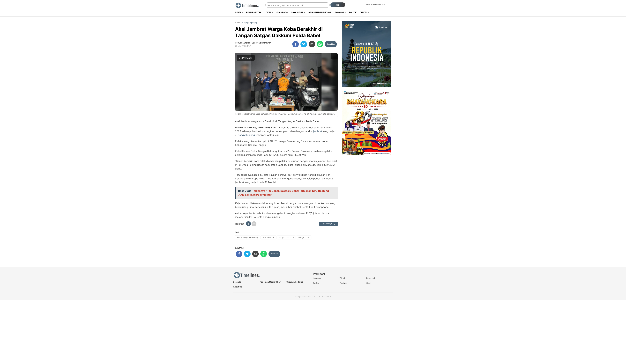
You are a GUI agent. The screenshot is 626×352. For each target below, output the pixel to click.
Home (237, 22)
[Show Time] (253, 46)
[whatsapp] (320, 44)
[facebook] (295, 44)
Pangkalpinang (250, 22)
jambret (317, 131)
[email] (312, 44)
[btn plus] (334, 56)
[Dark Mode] (391, 5)
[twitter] (303, 44)
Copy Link (331, 44)
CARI (337, 5)
